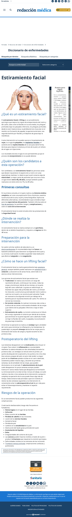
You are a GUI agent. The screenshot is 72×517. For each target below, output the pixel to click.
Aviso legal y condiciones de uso (36, 488)
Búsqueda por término (10, 57)
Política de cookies (55, 505)
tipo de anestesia (8, 204)
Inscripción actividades (36, 509)
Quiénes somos (15, 505)
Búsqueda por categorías (49, 57)
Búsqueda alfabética (29, 57)
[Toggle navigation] (4, 10)
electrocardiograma (8, 249)
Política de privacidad (39, 505)
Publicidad (26, 505)
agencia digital (29, 514)
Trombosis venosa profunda (15, 444)
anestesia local (40, 269)
